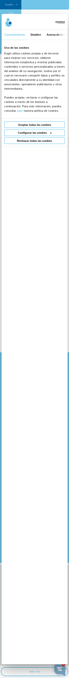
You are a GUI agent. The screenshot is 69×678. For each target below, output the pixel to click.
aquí (20, 110)
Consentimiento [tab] (14, 34)
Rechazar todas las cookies (34, 140)
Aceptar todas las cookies (34, 124)
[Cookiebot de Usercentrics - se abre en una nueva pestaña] (49, 22)
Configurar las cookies (32, 132)
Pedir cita (34, 671)
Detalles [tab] (35, 34)
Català (11, 13)
